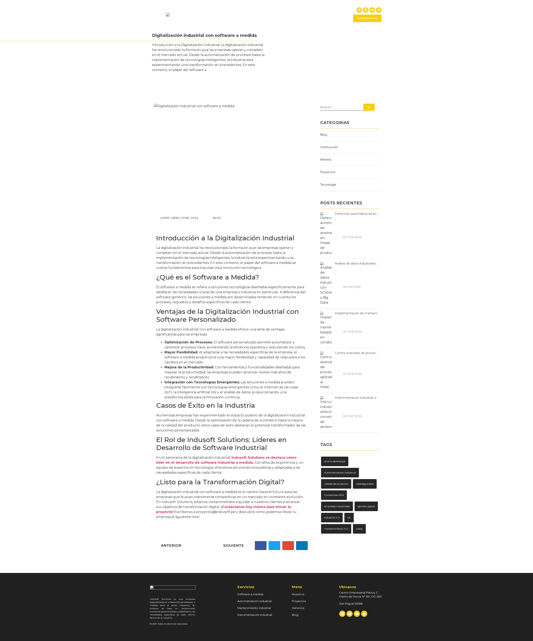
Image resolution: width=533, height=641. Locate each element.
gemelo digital (366, 506)
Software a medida (250, 594)
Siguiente (234, 545)
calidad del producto (336, 483)
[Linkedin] (359, 10)
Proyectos (291, 14)
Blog (341, 14)
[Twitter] (378, 10)
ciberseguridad (365, 483)
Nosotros (271, 14)
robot (359, 528)
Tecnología (328, 184)
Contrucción (329, 147)
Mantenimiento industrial (254, 608)
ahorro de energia (334, 461)
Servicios (324, 14)
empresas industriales (337, 506)
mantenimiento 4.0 (336, 528)
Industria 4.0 (332, 517)
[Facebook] (366, 10)
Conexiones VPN (334, 495)
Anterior (170, 545)
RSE (308, 14)
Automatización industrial (340, 472)
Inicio (254, 14)
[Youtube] (372, 10)
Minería (325, 159)
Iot (349, 517)
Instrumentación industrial (254, 614)
